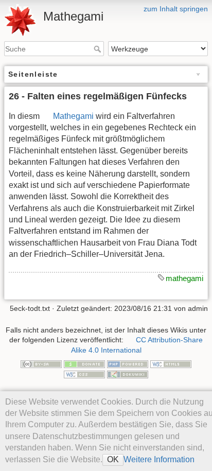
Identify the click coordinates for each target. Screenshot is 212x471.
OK (113, 459)
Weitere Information (159, 459)
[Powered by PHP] (127, 363)
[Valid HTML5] (170, 363)
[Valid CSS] (84, 374)
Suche (98, 49)
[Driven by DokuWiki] (127, 374)
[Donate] (84, 363)
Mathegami (73, 116)
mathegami (184, 278)
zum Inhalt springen (176, 9)
